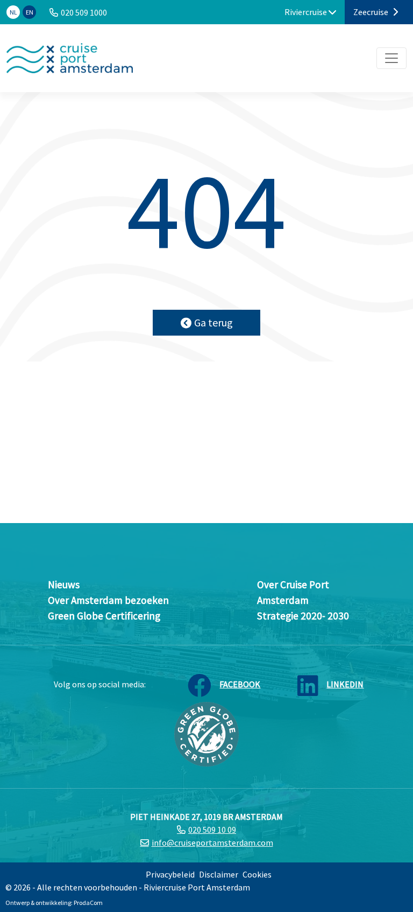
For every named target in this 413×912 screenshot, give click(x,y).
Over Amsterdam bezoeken (108, 600)
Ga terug (213, 322)
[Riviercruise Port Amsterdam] (69, 58)
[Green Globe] (206, 733)
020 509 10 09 (212, 829)
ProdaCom (88, 903)
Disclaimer (218, 874)
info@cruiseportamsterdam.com (212, 842)
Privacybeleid (170, 874)
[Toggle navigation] (391, 58)
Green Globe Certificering (104, 615)
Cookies (257, 874)
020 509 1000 (84, 12)
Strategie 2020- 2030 (303, 615)
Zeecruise (371, 11)
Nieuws (64, 584)
